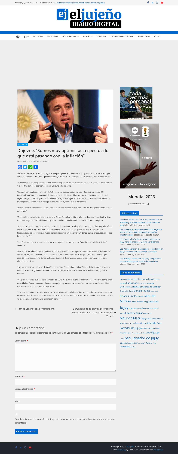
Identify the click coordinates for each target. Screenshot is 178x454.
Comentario (21, 340)
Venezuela (125, 346)
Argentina (137, 278)
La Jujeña (45, 161)
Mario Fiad (147, 313)
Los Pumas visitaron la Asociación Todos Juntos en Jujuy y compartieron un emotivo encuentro (80, 3)
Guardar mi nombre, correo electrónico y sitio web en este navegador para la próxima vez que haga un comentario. (65, 421)
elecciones (154, 291)
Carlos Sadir (132, 282)
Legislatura (133, 308)
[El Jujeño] (18, 37)
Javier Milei (153, 301)
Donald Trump (142, 290)
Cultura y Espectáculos (122, 36)
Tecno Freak (144, 36)
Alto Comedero (126, 279)
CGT (141, 283)
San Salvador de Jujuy (142, 338)
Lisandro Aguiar (134, 312)
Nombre (20, 376)
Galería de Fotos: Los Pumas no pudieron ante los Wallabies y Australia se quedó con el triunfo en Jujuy (141, 222)
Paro (133, 333)
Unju (154, 343)
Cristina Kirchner (126, 291)
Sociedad (101, 36)
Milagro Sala (146, 318)
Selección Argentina (128, 343)
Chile (145, 283)
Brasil (151, 278)
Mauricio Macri (130, 318)
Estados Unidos (128, 295)
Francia (140, 296)
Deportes (88, 36)
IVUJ (145, 302)
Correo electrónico (25, 388)
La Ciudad (38, 36)
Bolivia (145, 279)
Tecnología (141, 343)
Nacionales (52, 36)
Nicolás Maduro (147, 328)
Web (17, 401)
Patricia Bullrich (141, 333)
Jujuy (26, 36)
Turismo (149, 343)
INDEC (134, 302)
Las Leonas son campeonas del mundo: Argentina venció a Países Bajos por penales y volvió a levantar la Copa (141, 232)
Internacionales (70, 36)
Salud (157, 36)
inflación (140, 301)
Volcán (133, 347)
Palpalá (156, 328)
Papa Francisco (125, 333)
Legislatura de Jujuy (145, 308)
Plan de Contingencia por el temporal (36, 308)
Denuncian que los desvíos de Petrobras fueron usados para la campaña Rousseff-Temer (92, 312)
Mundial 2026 (130, 323)
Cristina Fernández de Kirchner (146, 286)
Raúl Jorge (153, 332)
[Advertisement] (89, 67)
